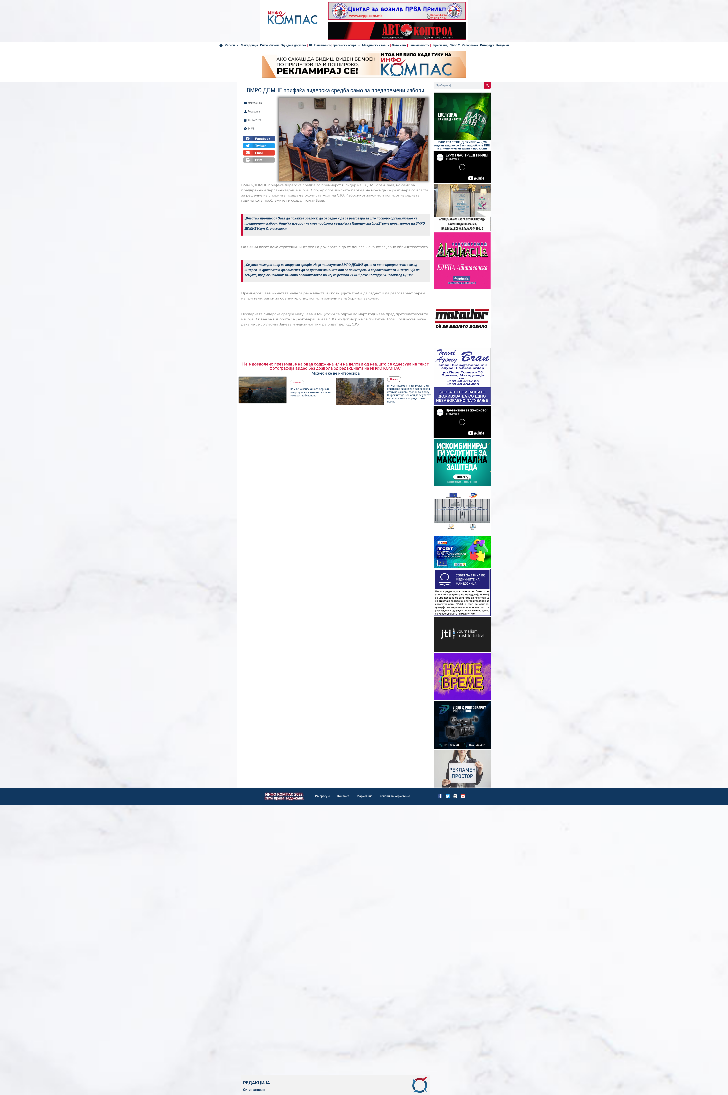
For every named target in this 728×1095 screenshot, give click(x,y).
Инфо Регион (269, 45)
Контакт (343, 796)
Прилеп (297, 381)
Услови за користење (395, 796)
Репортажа (470, 45)
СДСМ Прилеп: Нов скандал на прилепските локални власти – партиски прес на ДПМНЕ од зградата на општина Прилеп (406, 392)
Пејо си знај (439, 45)
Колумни (502, 45)
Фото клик (398, 45)
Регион (230, 45)
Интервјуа (487, 45)
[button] (259, 138)
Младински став (374, 45)
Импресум (322, 796)
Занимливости (419, 45)
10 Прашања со (319, 45)
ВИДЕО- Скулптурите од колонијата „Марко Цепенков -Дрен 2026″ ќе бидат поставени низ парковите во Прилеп (312, 392)
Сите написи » (254, 1089)
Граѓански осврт (344, 45)
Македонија (249, 45)
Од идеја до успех (293, 45)
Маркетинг (364, 796)
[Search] (487, 85)
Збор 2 (455, 45)
